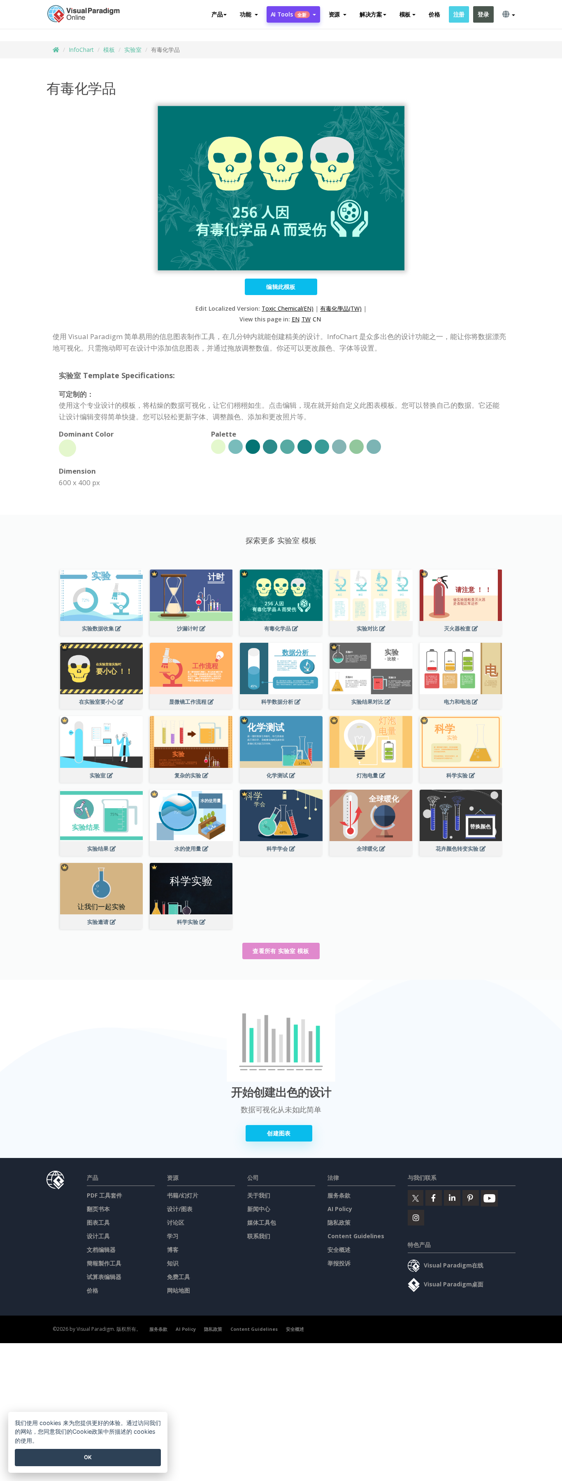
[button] (248, 14)
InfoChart (81, 49)
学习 (173, 1236)
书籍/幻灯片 (182, 1195)
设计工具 (98, 1236)
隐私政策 (339, 1222)
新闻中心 (258, 1209)
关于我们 (258, 1195)
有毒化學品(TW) (341, 308)
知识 (173, 1263)
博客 (173, 1249)
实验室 (133, 49)
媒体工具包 (261, 1222)
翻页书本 (98, 1209)
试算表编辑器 (104, 1277)
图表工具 (98, 1222)
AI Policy (339, 1209)
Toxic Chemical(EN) (288, 308)
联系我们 (258, 1236)
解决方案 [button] (371, 14)
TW (306, 319)
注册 (458, 14)
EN (296, 319)
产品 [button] (217, 14)
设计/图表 (180, 1209)
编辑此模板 (281, 287)
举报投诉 (339, 1263)
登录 (483, 14)
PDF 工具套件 (104, 1195)
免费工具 (178, 1277)
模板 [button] (405, 14)
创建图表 (278, 1133)
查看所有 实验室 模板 (281, 951)
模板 (109, 49)
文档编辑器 (101, 1249)
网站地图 (178, 1290)
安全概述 (339, 1249)
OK (88, 1457)
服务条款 (339, 1195)
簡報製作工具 (104, 1263)
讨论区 (175, 1222)
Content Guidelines (355, 1236)
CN (317, 319)
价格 (434, 14)
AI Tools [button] (289, 14)
